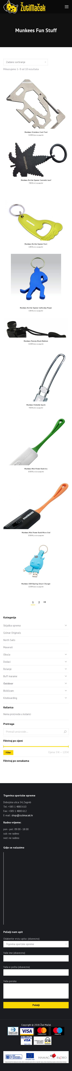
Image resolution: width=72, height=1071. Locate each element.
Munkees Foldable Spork (35, 405)
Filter (8, 752)
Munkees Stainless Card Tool (36, 132)
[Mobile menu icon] (67, 7)
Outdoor (8, 683)
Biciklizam (8, 690)
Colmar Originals (12, 632)
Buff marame (10, 676)
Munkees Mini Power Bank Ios (35, 469)
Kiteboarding (10, 698)
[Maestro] (57, 1034)
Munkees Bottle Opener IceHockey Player (36, 308)
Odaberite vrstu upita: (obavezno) (21, 938)
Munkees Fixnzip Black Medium (36, 341)
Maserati (8, 647)
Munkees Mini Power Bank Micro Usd (36, 532)
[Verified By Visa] (26, 1044)
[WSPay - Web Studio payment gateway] (42, 1044)
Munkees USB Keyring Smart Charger (35, 584)
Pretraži (65, 732)
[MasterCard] (41, 1034)
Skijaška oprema (12, 625)
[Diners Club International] (13, 1034)
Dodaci (7, 661)
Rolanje (7, 669)
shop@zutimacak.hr (22, 815)
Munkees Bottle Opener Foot (36, 244)
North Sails (9, 640)
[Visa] (26, 1034)
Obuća (6, 654)
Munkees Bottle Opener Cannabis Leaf (36, 180)
